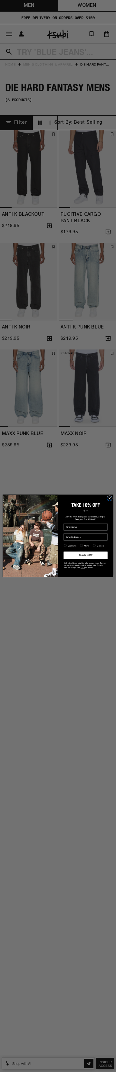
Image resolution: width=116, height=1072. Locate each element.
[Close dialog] (109, 498)
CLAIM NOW (85, 555)
